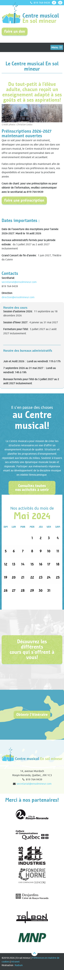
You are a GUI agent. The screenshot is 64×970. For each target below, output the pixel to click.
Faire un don (14, 31)
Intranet (15, 961)
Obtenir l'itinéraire (32, 714)
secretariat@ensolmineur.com (19, 281)
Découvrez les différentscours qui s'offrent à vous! (32, 649)
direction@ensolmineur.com (18, 297)
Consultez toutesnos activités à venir (32, 487)
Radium (19, 965)
